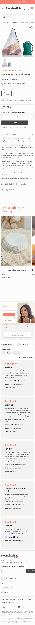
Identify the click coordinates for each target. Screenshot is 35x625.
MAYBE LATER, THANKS (8, 320)
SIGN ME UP (9, 314)
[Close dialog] (34, 303)
